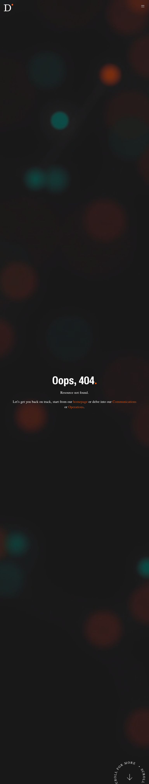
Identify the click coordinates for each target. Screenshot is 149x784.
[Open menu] (142, 6)
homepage (80, 401)
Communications (124, 401)
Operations (76, 406)
